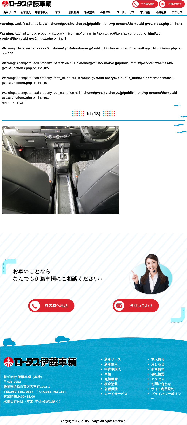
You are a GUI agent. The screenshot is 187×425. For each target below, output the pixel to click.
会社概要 (161, 12)
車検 (57, 12)
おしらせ (157, 364)
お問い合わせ (161, 384)
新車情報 (157, 369)
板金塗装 (89, 12)
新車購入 (26, 12)
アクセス (177, 12)
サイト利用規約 (162, 389)
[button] (145, 4)
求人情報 (145, 12)
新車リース (9, 12)
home (4, 103)
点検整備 (73, 12)
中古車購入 (41, 12)
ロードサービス (125, 12)
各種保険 (105, 12)
